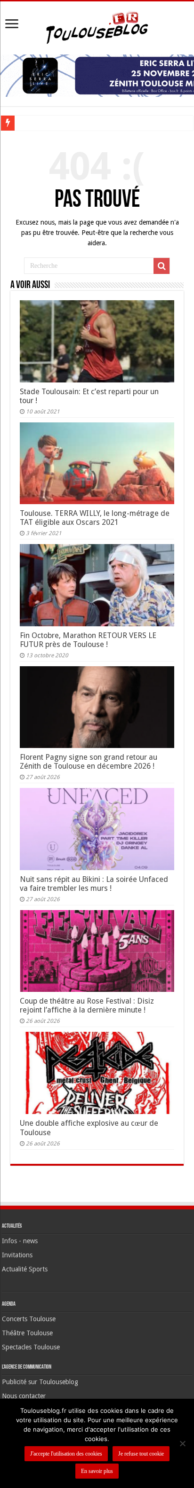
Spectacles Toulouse (31, 1347)
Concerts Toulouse (29, 1319)
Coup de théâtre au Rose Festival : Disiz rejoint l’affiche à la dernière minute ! (87, 1005)
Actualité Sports (25, 1269)
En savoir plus (97, 1471)
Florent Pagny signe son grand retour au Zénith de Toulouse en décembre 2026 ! (88, 762)
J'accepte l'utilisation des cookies (66, 1453)
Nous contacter (24, 1396)
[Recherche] (162, 266)
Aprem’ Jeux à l (39, 122)
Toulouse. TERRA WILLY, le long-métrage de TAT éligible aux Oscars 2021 (95, 518)
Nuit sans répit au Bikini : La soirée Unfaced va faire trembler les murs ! (94, 884)
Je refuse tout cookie (141, 1453)
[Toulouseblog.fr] (97, 26)
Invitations (17, 1255)
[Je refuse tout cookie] (182, 1443)
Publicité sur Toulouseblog (40, 1382)
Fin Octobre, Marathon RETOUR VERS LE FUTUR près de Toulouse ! (88, 640)
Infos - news (20, 1241)
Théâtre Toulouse (27, 1333)
